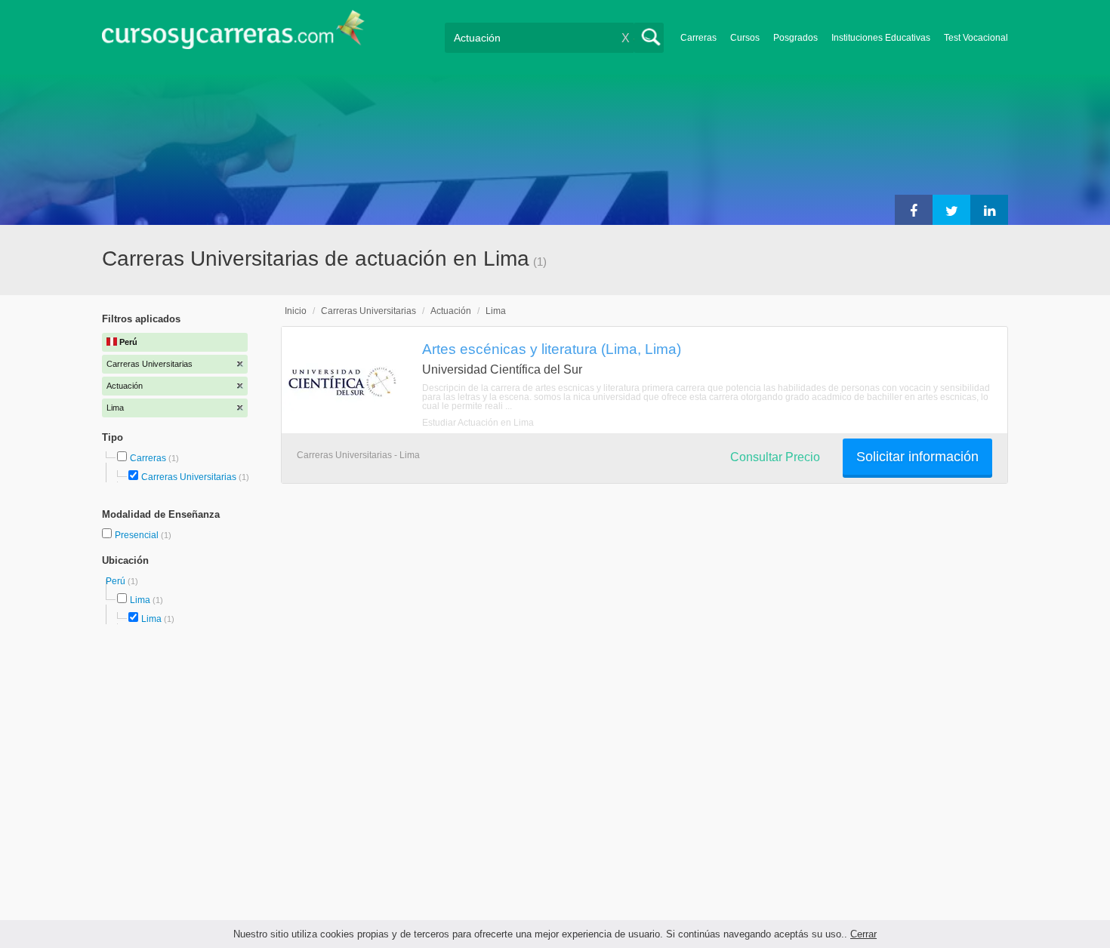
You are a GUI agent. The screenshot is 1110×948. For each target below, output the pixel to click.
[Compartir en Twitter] (951, 210)
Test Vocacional (976, 37)
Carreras (698, 37)
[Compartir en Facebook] (914, 210)
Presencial (138, 535)
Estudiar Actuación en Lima (478, 422)
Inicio (296, 311)
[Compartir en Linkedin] (989, 210)
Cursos (745, 37)
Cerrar (863, 934)
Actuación (450, 311)
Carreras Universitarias (188, 477)
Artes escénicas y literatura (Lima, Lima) (551, 348)
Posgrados (795, 37)
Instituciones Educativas (880, 37)
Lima (140, 600)
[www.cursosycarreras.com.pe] (233, 34)
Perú (117, 581)
